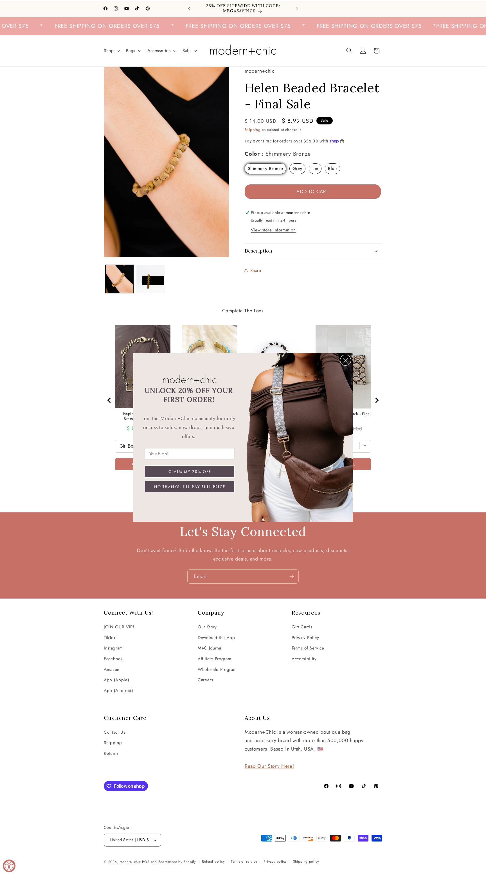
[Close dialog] (345, 360)
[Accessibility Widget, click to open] (9, 866)
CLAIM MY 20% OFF (189, 471)
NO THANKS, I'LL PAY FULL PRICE (189, 486)
